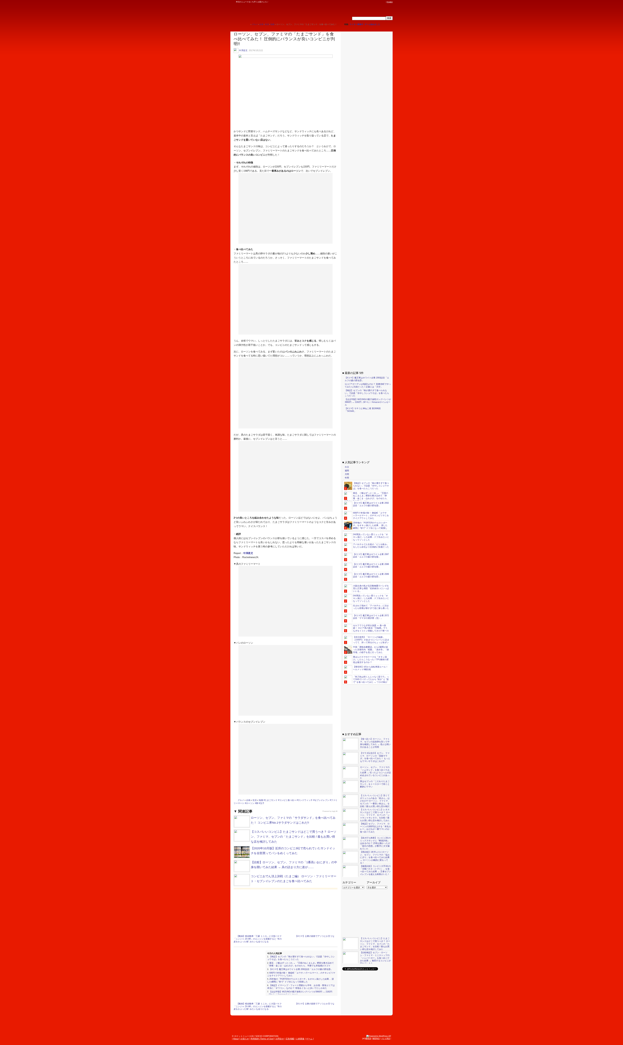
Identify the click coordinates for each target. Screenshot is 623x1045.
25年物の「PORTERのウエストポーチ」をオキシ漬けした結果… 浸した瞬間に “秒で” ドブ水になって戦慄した (300, 980)
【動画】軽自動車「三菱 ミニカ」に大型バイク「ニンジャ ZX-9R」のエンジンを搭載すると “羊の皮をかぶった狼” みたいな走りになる (258, 939)
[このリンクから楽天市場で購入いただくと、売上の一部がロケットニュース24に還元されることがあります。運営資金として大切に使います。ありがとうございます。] (362, 2)
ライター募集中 (356, 24)
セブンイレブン (321, 800)
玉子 (262, 803)
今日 (347, 467)
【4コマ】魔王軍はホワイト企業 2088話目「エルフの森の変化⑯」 (371, 565)
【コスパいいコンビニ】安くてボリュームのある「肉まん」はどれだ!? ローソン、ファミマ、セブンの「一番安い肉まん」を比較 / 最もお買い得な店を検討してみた (366, 802)
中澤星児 (243, 50)
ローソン (250, 803)
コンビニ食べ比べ (287, 800)
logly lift (334, 811)
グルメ (241, 800)
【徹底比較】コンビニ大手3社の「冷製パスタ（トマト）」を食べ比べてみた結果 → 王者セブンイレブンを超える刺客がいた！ (375, 870)
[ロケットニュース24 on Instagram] (375, 2)
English (390, 2)
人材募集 (300, 1039)
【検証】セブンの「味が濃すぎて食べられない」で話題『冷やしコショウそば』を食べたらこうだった (367, 393)
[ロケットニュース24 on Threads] (372, 2)
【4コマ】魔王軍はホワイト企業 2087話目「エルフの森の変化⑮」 (371, 555)
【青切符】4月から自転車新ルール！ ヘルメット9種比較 (370, 668)
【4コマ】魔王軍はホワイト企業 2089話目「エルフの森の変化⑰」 (371, 575)
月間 (347, 474)
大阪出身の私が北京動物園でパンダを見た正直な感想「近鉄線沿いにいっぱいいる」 (371, 588)
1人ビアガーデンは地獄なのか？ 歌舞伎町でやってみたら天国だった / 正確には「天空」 (368, 385)
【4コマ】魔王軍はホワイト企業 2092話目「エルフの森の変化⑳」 (301, 969)
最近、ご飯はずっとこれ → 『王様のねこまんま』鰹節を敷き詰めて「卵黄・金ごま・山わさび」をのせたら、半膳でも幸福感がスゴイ (300, 964)
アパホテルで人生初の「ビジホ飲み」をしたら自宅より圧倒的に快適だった (371, 545)
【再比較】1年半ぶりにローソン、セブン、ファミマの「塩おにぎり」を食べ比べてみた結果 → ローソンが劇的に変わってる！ (375, 857)
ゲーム (309, 1039)
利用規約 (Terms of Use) (262, 1039)
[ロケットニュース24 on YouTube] (381, 2)
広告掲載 (290, 1039)
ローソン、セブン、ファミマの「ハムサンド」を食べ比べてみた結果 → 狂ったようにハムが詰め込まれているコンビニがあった (375, 772)
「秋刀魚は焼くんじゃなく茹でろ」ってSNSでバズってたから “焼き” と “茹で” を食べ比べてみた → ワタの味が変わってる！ (366, 680)
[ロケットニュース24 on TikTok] (378, 2)
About (236, 1039)
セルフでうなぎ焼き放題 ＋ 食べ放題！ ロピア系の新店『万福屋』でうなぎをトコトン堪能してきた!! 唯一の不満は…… (366, 629)
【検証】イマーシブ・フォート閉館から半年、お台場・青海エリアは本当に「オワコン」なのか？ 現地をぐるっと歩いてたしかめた (301, 986)
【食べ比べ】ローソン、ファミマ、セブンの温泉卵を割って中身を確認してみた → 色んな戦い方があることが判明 (375, 743)
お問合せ (279, 1039)
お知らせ (244, 1039)
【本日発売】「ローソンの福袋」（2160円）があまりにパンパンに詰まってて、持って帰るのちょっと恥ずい (371, 640)
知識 (261, 800)
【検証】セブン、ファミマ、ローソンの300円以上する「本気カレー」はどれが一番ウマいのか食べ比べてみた (375, 827)
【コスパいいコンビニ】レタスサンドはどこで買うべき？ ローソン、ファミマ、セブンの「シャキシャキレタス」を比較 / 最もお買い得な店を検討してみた (375, 815)
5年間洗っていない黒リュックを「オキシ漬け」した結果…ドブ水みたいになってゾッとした (371, 537)
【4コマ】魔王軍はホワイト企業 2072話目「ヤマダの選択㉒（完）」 (371, 616)
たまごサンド (271, 800)
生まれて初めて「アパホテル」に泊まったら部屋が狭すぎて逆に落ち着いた (371, 606)
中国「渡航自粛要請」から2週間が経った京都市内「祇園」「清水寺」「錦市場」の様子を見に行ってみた (371, 650)
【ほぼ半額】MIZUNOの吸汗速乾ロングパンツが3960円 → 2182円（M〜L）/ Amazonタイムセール (368, 402)
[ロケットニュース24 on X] (365, 2)
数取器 (368, 1038)
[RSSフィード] (384, 2)
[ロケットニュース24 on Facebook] (368, 2)
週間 (347, 470)
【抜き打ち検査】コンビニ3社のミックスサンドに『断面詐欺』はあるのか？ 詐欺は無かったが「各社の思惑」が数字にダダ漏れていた (375, 843)
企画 (248, 800)
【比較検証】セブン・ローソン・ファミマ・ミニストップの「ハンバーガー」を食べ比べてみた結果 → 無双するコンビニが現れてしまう (375, 958)
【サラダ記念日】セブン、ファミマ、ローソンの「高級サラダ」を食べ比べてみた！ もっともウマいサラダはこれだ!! (375, 757)
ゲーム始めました (372, 24)
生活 (254, 800)
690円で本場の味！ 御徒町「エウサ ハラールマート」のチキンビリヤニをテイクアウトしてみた (371, 515)
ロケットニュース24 (268, 12)
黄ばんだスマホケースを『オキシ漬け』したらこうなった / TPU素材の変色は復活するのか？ (371, 659)
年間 (347, 477)
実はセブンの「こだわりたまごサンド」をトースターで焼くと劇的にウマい (375, 784)
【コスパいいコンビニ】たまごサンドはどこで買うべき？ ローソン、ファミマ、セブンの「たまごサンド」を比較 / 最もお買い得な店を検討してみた (293, 836)
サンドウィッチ (305, 800)
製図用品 (376, 1038)
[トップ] (248, 24)
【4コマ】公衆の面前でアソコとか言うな (314, 936)
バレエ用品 (385, 1038)
